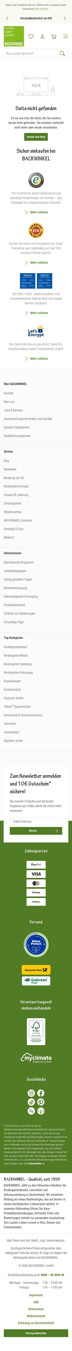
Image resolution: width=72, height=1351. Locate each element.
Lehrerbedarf (11, 732)
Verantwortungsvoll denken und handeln (28, 419)
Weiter (33, 831)
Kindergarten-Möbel (15, 655)
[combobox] (31, 53)
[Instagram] (31, 1093)
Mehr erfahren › (42, 8)
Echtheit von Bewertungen (19, 613)
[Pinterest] (41, 1102)
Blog (6, 461)
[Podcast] (41, 1111)
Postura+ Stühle (13, 698)
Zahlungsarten (12, 503)
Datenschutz (36, 1309)
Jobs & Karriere (13, 410)
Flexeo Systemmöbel (17, 707)
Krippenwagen (12, 681)
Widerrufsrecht (36, 1316)
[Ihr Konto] (42, 36)
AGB (36, 1302)
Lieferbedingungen (15, 571)
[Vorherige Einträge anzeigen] (7, 18)
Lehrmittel (10, 724)
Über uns (9, 402)
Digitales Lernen (13, 741)
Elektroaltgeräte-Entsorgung (21, 596)
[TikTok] (31, 1102)
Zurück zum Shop (36, 136)
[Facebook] (41, 1093)
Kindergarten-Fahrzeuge (18, 672)
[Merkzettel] (31, 36)
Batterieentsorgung (15, 588)
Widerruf (9, 537)
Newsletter (10, 469)
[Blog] (31, 1111)
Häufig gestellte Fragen (18, 579)
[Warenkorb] (54, 36)
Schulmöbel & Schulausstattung (23, 715)
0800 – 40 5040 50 (52, 1275)
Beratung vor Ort (14, 478)
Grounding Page (13, 622)
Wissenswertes (13, 512)
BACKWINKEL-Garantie (17, 520)
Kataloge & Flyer (14, 529)
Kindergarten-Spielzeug (17, 664)
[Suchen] (63, 53)
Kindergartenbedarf (15, 647)
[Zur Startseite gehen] (14, 36)
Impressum (36, 1295)
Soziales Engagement (17, 427)
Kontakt (8, 393)
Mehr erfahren (39, 212)
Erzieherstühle (12, 689)
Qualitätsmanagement (17, 436)
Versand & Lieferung (16, 495)
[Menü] (64, 36)
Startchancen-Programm (19, 562)
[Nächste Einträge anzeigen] (65, 18)
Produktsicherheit (14, 605)
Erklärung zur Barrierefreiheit (36, 1323)
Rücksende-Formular (16, 486)
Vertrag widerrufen (36, 1333)
